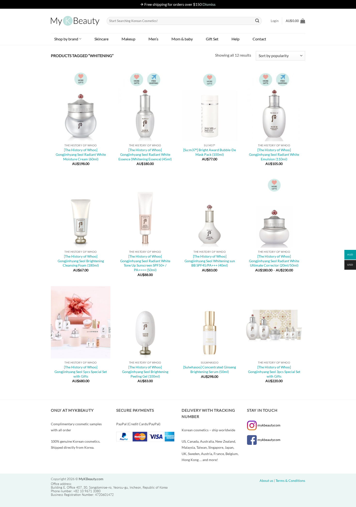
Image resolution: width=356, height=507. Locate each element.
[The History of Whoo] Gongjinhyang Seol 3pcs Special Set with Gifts (274, 371)
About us (266, 480)
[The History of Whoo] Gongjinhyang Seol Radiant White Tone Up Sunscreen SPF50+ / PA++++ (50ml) (145, 263)
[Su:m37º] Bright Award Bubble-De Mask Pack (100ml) (209, 152)
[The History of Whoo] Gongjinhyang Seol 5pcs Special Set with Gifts (80, 371)
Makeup (128, 39)
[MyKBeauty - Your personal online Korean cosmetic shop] (75, 21)
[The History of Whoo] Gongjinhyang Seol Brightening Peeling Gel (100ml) (145, 371)
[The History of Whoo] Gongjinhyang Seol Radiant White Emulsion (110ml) (274, 154)
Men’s (153, 39)
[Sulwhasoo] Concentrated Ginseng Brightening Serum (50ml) (209, 369)
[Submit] (257, 21)
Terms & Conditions (290, 480)
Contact (259, 39)
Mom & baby (182, 39)
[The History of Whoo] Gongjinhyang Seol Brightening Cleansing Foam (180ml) (81, 260)
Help (236, 39)
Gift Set (212, 39)
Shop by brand (66, 39)
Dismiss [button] (209, 4)
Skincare (101, 39)
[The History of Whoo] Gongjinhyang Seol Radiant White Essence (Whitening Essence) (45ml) (145, 154)
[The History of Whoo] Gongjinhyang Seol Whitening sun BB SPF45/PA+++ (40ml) (210, 260)
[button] (295, 20)
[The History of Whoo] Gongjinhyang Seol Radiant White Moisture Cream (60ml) (81, 154)
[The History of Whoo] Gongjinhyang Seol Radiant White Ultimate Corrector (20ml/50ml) (274, 260)
